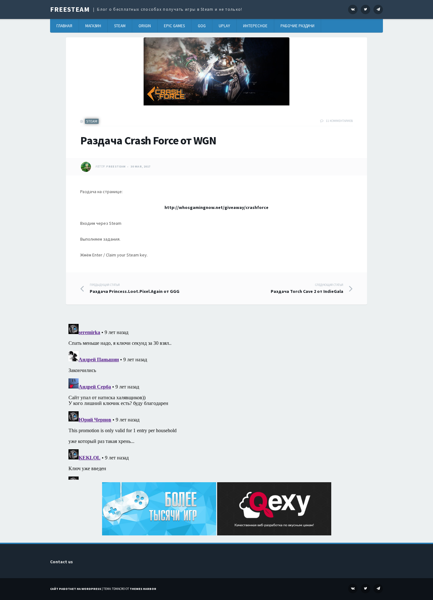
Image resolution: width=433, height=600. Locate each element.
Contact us (61, 562)
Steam (120, 25)
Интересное (255, 25)
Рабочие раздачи (297, 25)
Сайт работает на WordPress (75, 589)
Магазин (93, 25)
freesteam (116, 166)
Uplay (224, 25)
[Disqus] (216, 400)
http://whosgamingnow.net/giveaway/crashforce (216, 207)
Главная (64, 25)
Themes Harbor (143, 589)
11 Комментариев (339, 121)
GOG (202, 25)
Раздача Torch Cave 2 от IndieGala (307, 288)
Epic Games (174, 25)
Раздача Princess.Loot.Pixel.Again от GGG (134, 288)
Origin (145, 25)
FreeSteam (70, 9)
